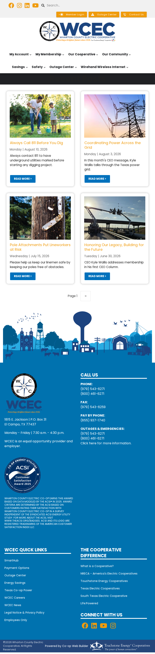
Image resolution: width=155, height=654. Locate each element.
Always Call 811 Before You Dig (36, 142)
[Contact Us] (24, 392)
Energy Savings (14, 583)
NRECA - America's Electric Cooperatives (109, 573)
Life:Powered (89, 603)
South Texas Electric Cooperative (104, 596)
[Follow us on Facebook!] (11, 6)
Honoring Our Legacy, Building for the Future (114, 247)
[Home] (77, 31)
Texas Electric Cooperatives (100, 588)
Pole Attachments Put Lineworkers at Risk (40, 247)
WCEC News (12, 605)
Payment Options (16, 568)
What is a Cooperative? (97, 566)
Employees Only (15, 620)
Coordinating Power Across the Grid (112, 145)
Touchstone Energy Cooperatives (104, 581)
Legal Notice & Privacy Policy (24, 613)
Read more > (23, 179)
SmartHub (11, 560)
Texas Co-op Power (18, 590)
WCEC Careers (14, 598)
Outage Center (60, 69)
